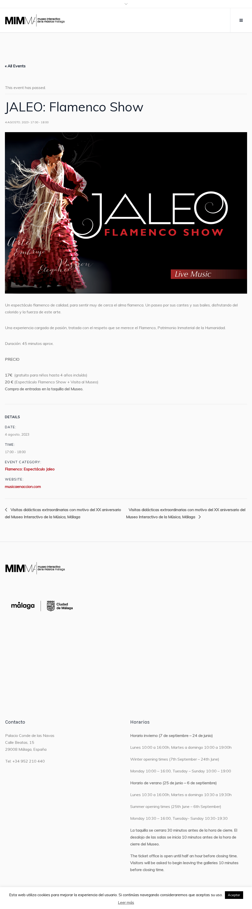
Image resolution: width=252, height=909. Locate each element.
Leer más (126, 902)
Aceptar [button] (234, 895)
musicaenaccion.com (23, 486)
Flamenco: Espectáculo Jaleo (30, 468)
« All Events (15, 65)
